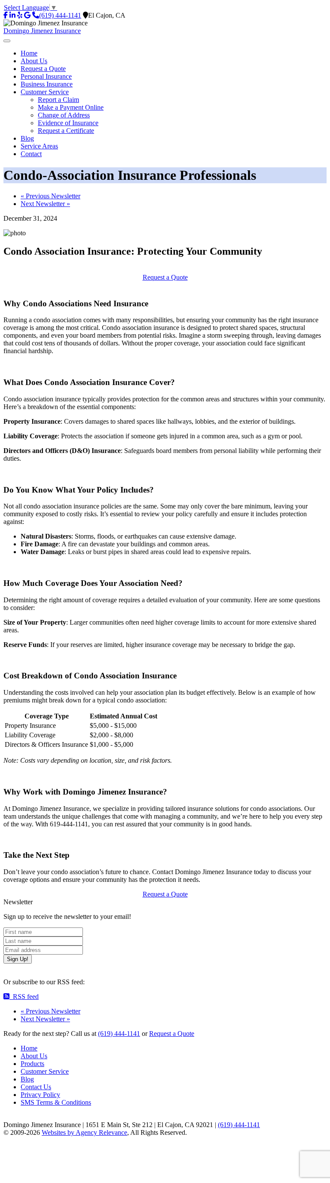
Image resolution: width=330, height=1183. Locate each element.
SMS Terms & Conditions (56, 1102)
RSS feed (24, 996)
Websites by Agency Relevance (84, 1132)
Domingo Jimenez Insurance (42, 30)
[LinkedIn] (12, 15)
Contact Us (36, 1087)
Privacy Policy (40, 1094)
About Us (34, 1056)
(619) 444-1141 (60, 15)
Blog (27, 1079)
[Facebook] (5, 15)
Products (32, 1063)
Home (29, 1048)
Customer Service (45, 1071)
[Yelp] (19, 15)
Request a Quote (165, 277)
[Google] (27, 15)
